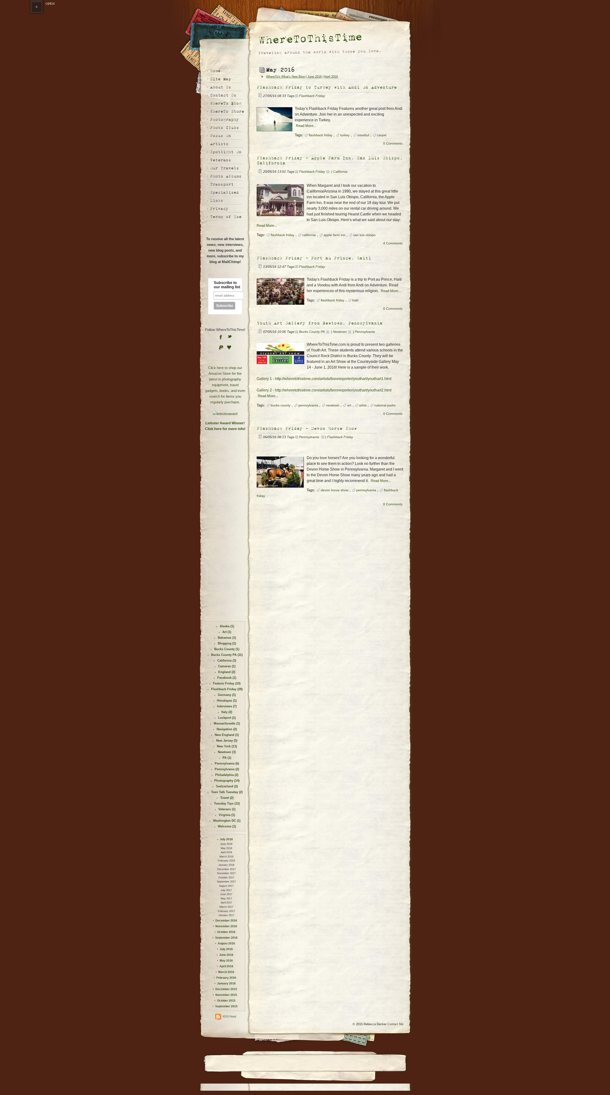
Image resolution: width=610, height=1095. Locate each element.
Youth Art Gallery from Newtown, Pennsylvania (319, 323)
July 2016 (226, 949)
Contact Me (395, 1024)
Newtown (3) (227, 752)
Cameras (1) (226, 666)
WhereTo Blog (225, 103)
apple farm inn (334, 235)
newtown (332, 405)
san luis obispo (364, 235)
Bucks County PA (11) (227, 655)
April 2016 (331, 76)
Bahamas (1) (227, 637)
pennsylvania (308, 405)
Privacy (219, 208)
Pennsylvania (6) (227, 763)
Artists (219, 144)
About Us (220, 87)
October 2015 (226, 1000)
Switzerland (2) (227, 786)
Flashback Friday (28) (227, 689)
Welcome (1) (227, 826)
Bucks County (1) (226, 649)
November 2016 (226, 926)
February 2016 (226, 977)
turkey (345, 135)
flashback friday (320, 135)
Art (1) (226, 632)
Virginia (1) (227, 815)
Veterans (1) (226, 809)
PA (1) (227, 758)
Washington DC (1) (226, 820)
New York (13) (227, 746)
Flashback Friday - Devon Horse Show (307, 428)
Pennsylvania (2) (227, 769)
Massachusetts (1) (227, 723)
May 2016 (226, 960)
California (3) (226, 660)
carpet (381, 135)
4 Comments (392, 243)
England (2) (226, 672)
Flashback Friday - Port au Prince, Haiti (314, 258)
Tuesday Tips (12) (227, 803)
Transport (222, 184)
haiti (355, 300)
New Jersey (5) (226, 740)
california (309, 235)
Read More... (306, 126)
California (340, 171)
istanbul (363, 135)
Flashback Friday (312, 96)
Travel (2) (227, 798)
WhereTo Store (227, 111)
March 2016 (226, 972)
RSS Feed (229, 1016)
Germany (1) (227, 695)
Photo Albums (225, 176)
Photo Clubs (224, 127)
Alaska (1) (227, 626)
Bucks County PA (312, 332)
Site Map (220, 79)
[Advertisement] (225, 456)
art (349, 405)
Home (215, 71)
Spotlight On (225, 152)
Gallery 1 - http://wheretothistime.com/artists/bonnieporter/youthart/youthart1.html (324, 379)
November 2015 (226, 995)
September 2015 (226, 1006)
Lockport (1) (227, 718)
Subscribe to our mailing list (227, 285)
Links (216, 200)
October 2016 (226, 932)
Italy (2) (226, 712)
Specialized (224, 192)
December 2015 (226, 989)
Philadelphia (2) (226, 775)
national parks (385, 405)
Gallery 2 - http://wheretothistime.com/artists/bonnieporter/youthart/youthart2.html (324, 390)
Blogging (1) (227, 643)
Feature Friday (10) (226, 683)
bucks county (280, 405)
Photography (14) (226, 780)
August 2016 (226, 943)
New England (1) (227, 735)
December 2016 (226, 920)
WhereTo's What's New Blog (285, 76)
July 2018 (226, 839)
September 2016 (226, 937)
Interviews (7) (227, 706)
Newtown (340, 332)
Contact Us (223, 95)
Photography (224, 119)
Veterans (220, 160)
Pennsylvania (365, 332)
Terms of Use (225, 216)
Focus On (220, 135)
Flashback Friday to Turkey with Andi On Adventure (327, 87)
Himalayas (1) (227, 700)
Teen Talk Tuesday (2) (227, 792)
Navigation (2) (227, 729)
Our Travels (224, 168)
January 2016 (226, 983)
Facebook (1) (226, 677)
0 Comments (392, 143)
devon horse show (334, 490)
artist (362, 405)
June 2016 (314, 76)
